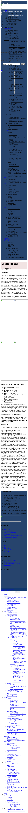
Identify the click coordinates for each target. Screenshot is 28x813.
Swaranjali (13, 67)
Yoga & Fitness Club (16, 106)
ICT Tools (10, 213)
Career (5, 550)
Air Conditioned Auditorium (15, 200)
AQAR (9, 210)
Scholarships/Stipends (13, 169)
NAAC (5, 547)
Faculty (9, 162)
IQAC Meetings (12, 214)
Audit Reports (11, 231)
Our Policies (7, 565)
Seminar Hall (11, 201)
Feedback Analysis (12, 221)
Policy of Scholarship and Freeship (18, 635)
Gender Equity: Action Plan (14, 227)
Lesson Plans (11, 245)
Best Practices (11, 225)
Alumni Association (14, 117)
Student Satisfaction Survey (14, 218)
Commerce (12, 90)
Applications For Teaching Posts (16, 257)
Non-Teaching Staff (14, 166)
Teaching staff (12, 164)
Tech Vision (14, 82)
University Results (13, 159)
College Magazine (9, 549)
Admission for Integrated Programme (17, 182)
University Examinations (14, 155)
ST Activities (12, 252)
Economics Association (16, 69)
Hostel (9, 187)
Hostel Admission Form (13, 181)
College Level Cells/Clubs (15, 95)
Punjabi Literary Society (17, 78)
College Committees (13, 32)
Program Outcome (13, 144)
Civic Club (13, 64)
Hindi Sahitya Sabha (16, 76)
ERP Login (10, 247)
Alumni (9, 114)
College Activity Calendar (15, 152)
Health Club (14, 104)
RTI (9, 126)
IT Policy (11, 44)
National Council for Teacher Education (17, 173)
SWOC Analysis (12, 222)
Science (11, 80)
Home (2, 268)
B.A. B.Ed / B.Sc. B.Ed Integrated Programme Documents (16, 171)
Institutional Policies (13, 33)
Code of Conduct (12, 229)
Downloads (7, 534)
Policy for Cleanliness (14, 45)
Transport (10, 197)
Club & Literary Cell (13, 58)
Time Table (10, 244)
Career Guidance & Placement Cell (15, 111)
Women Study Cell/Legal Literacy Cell (17, 100)
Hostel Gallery (12, 192)
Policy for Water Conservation (16, 51)
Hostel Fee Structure (14, 191)
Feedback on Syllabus (13, 224)
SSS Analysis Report (13, 220)
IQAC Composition (12, 127)
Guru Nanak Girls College (7, 589)
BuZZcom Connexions (16, 93)
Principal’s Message (12, 23)
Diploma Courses (13, 140)
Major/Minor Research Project (15, 125)
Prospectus (10, 242)
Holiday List (11, 168)
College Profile (11, 16)
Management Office (12, 194)
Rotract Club (14, 97)
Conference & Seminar (13, 123)
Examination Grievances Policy (17, 40)
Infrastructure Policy (14, 38)
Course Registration (14, 251)
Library (9, 196)
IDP (9, 228)
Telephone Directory (13, 129)
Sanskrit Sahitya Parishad (17, 73)
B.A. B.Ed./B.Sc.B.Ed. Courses (17, 151)
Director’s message (12, 21)
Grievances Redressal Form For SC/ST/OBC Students (15, 236)
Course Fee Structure (13, 175)
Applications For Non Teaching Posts (17, 259)
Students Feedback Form (14, 217)
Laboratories (11, 203)
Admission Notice (12, 179)
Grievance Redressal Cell (17, 102)
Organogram (11, 27)
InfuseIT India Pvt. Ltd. (6, 590)
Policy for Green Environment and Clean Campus (16, 49)
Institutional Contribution (14, 209)
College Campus (12, 185)
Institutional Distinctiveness (14, 216)
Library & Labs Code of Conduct (17, 52)
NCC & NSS (14, 103)
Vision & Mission (12, 24)
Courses (10, 132)
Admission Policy (13, 36)
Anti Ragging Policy (14, 37)
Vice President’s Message (14, 19)
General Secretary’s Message (15, 20)
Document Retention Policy (16, 56)
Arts (10, 61)
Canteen (10, 205)
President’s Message (13, 17)
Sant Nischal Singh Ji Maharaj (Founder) (17, 597)
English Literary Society (17, 71)
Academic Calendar (12, 146)
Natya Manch (14, 65)
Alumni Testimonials (13, 26)
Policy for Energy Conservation (17, 47)
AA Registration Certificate (16, 121)
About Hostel (12, 189)
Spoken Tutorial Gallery (13, 254)
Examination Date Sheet (15, 158)
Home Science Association (17, 87)
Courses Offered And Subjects (15, 176)
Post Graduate (12, 136)
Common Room (12, 204)
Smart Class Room (12, 198)
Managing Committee (13, 30)
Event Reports (11, 211)
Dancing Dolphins (15, 68)
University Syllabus (12, 154)
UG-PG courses (13, 149)
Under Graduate (13, 135)
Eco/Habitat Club (15, 88)
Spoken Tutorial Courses (14, 248)
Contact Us (7, 552)
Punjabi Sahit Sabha (16, 72)
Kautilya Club (14, 75)
